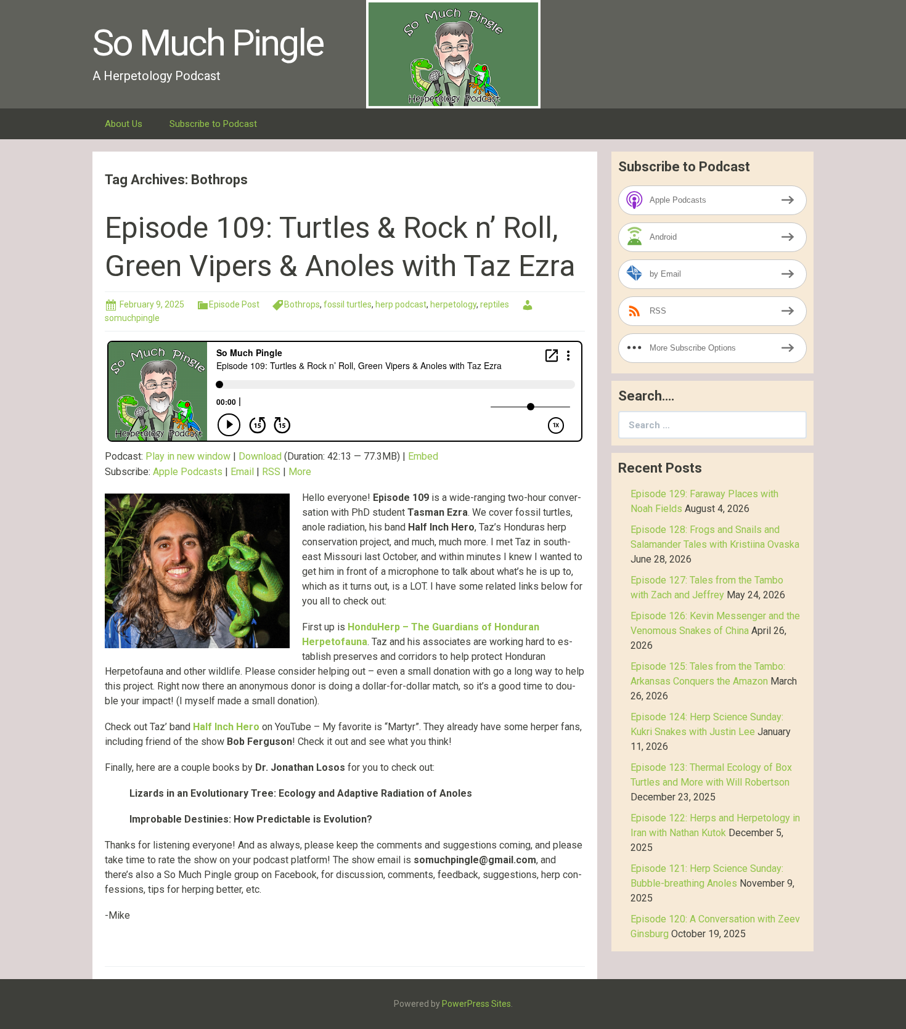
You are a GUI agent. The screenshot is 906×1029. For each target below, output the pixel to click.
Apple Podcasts (187, 472)
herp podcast (400, 304)
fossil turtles (348, 304)
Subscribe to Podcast (213, 123)
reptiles (494, 304)
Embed (423, 456)
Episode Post (234, 304)
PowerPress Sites (476, 1004)
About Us (123, 123)
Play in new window (188, 456)
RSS (271, 472)
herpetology (453, 304)
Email (242, 472)
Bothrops (302, 304)
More (299, 472)
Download (260, 456)
